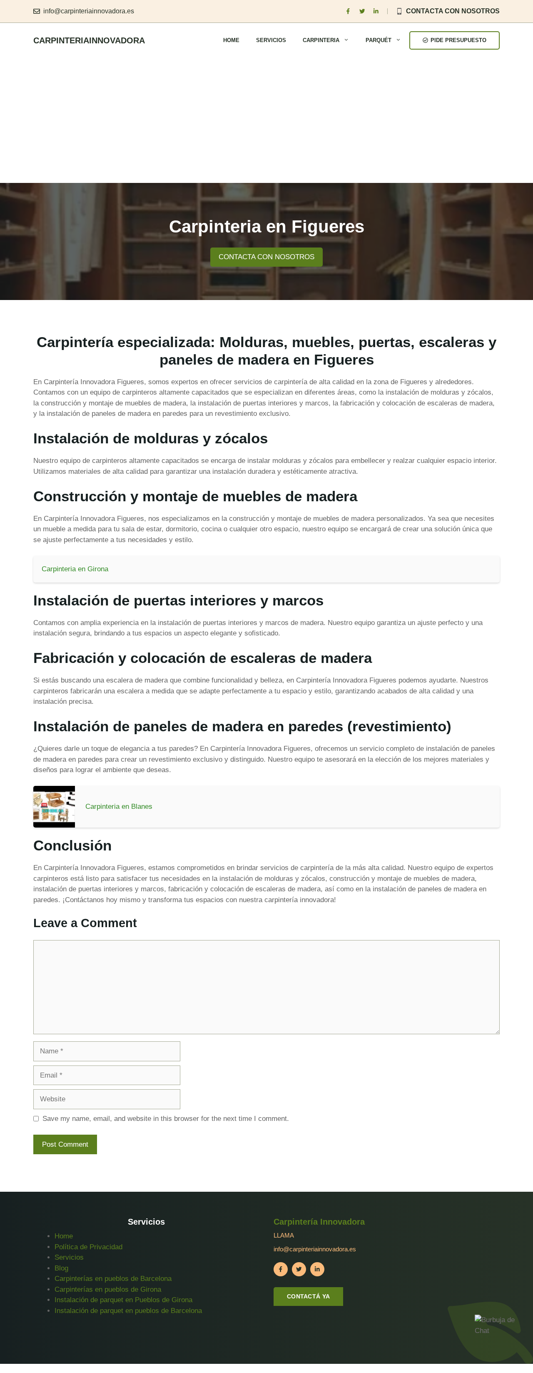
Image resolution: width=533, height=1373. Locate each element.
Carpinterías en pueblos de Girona (108, 1289)
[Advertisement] (266, 120)
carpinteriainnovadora (89, 40)
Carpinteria (321, 40)
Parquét (378, 40)
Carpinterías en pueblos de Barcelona (113, 1279)
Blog (61, 1268)
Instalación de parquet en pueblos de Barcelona (128, 1311)
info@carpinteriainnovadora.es (88, 11)
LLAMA (284, 1235)
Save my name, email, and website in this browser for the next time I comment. (165, 1119)
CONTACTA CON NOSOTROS (453, 11)
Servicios (271, 40)
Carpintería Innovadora (319, 1221)
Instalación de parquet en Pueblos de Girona (123, 1300)
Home (231, 40)
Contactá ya (308, 1296)
